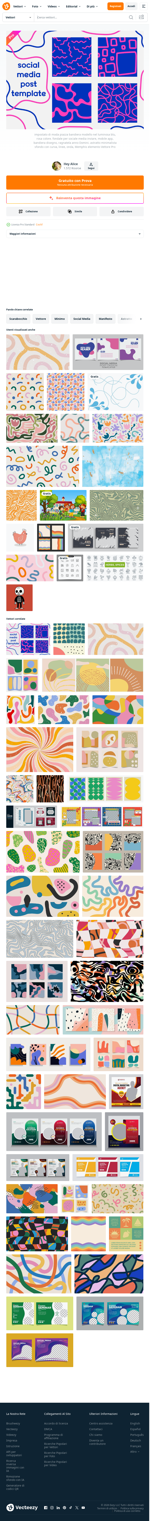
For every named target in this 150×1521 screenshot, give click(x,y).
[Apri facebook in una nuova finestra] (45, 1505)
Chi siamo (95, 1432)
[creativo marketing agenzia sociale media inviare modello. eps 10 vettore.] (107, 1165)
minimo (59, 316)
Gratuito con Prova (75, 182)
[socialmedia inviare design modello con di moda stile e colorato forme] (108, 350)
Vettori (18, 6)
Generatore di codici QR (15, 1484)
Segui (91, 168)
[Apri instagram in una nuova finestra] (52, 1505)
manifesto (105, 316)
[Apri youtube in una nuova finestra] (83, 1505)
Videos (52, 6)
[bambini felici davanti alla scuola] (63, 503)
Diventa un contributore (97, 1439)
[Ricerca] (131, 17)
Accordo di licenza (56, 1421)
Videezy (11, 1432)
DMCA (48, 1427)
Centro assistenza (100, 1421)
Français (132, 1444)
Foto (35, 6)
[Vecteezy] (6, 6)
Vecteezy (12, 1427)
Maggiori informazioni (23, 231)
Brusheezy (13, 1421)
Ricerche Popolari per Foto (55, 1452)
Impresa (11, 1438)
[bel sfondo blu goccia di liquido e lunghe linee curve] (115, 390)
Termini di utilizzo (104, 1506)
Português (134, 1432)
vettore (41, 316)
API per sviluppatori (14, 1451)
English (132, 1421)
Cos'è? (39, 224)
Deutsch (132, 1438)
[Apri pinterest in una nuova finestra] (64, 1505)
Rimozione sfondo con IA (15, 1475)
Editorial (71, 6)
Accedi (131, 6)
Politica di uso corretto (124, 1508)
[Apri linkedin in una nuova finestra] (58, 1505)
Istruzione (13, 1444)
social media (81, 316)
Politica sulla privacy (129, 1506)
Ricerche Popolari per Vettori (55, 1443)
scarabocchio (18, 316)
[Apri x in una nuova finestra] (77, 1505)
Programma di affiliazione (53, 1434)
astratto (126, 316)
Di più (91, 6)
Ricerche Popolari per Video (55, 1461)
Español (132, 1427)
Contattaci (96, 1427)
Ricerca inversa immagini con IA (15, 1463)
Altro (130, 1449)
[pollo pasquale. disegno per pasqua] (20, 535)
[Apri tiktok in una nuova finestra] (70, 1505)
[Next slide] (134, 316)
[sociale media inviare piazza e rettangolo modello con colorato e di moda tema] (39, 1348)
